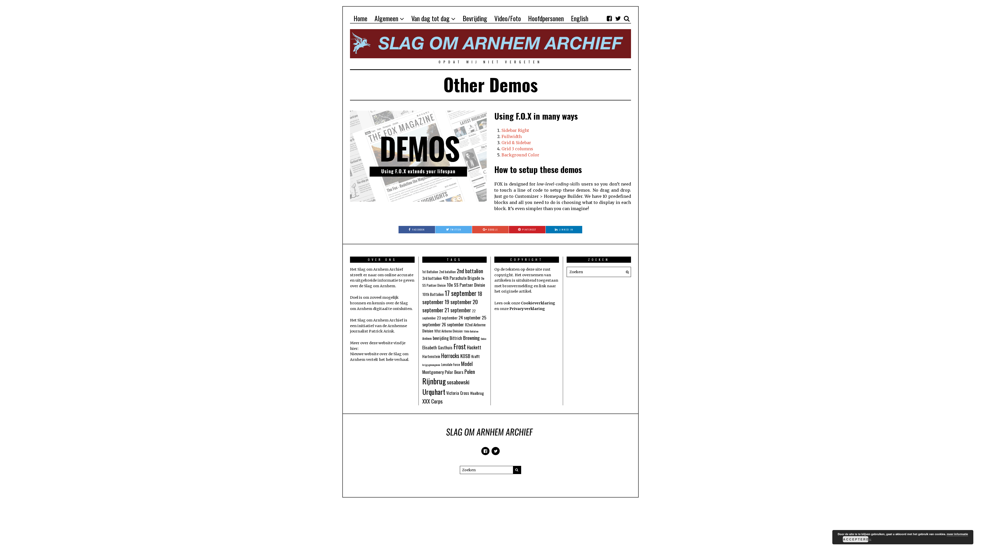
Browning (471, 337)
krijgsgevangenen (431, 365)
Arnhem (427, 338)
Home (360, 18)
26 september (453, 324)
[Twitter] (618, 18)
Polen (469, 371)
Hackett (474, 347)
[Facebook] (609, 18)
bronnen (358, 303)
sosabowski (458, 382)
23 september (447, 317)
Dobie (483, 339)
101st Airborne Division (448, 331)
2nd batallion (447, 271)
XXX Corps (432, 401)
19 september (458, 302)
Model (467, 363)
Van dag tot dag (430, 18)
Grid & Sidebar (516, 142)
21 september (458, 310)
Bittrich (456, 338)
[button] (626, 272)
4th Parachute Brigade (461, 278)
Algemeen (386, 18)
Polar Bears (454, 372)
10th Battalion (433, 294)
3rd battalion (432, 278)
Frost (459, 346)
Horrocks (450, 355)
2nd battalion (470, 271)
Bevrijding (475, 18)
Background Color (520, 154)
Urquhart (433, 392)
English (579, 18)
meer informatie (957, 534)
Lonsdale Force (450, 364)
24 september (470, 318)
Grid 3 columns (517, 148)
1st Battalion (430, 271)
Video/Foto (507, 18)
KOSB (465, 355)
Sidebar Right (515, 130)
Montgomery (433, 372)
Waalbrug (477, 393)
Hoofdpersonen (546, 18)
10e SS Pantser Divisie (466, 284)
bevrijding (441, 338)
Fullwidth (511, 136)
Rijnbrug (434, 380)
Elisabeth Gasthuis (437, 347)
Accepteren (855, 539)
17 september (460, 293)
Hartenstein (431, 356)
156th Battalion (471, 331)
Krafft (475, 356)
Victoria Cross (457, 393)
